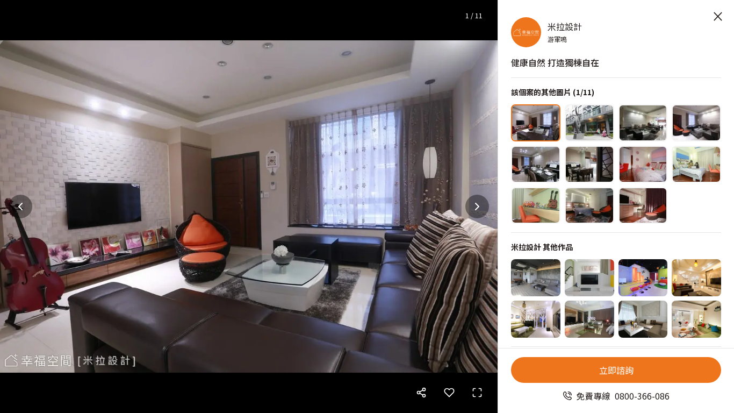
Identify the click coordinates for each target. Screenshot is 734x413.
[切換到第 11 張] (643, 205)
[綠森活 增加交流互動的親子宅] (535, 319)
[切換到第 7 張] (643, 164)
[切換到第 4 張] (696, 122)
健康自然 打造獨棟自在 (555, 62)
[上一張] (20, 206)
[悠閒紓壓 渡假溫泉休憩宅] (696, 319)
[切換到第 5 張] (535, 164)
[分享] (421, 392)
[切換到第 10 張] (589, 205)
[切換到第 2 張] (589, 122)
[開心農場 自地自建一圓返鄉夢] (696, 277)
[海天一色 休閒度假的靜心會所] (535, 277)
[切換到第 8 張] (696, 164)
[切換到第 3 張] (643, 122)
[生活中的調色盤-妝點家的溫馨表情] (643, 319)
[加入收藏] (449, 392)
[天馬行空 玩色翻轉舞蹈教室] (643, 277)
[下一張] (477, 206)
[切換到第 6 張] (589, 164)
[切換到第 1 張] (535, 122)
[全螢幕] (477, 392)
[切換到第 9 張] (535, 205)
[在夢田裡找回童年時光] (589, 319)
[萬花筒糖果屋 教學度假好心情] (589, 277)
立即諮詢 (616, 370)
